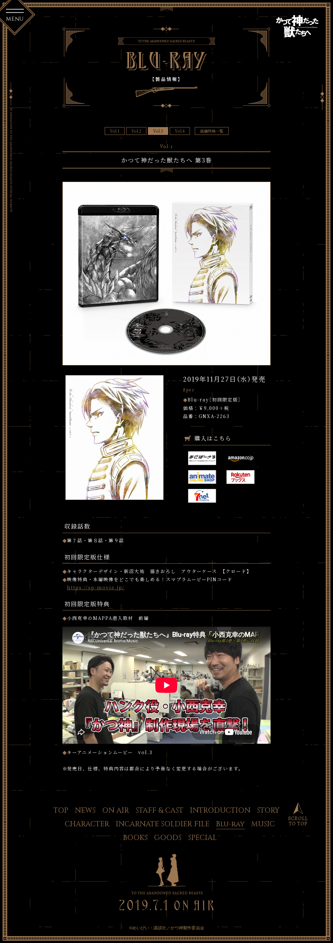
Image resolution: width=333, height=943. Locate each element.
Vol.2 (136, 131)
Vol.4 (180, 131)
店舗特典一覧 (211, 131)
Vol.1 (114, 131)
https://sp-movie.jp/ (96, 587)
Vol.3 (158, 131)
